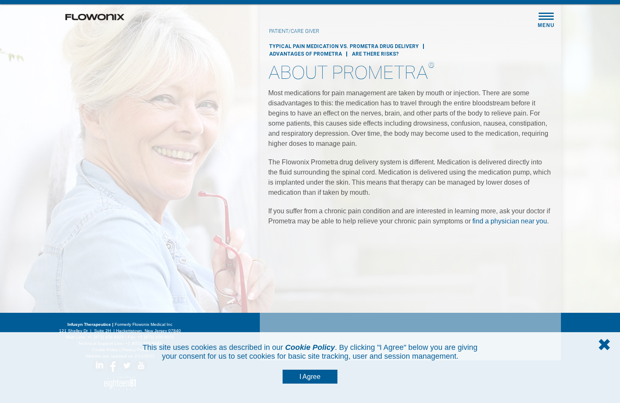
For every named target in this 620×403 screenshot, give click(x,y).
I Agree (310, 376)
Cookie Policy (310, 347)
